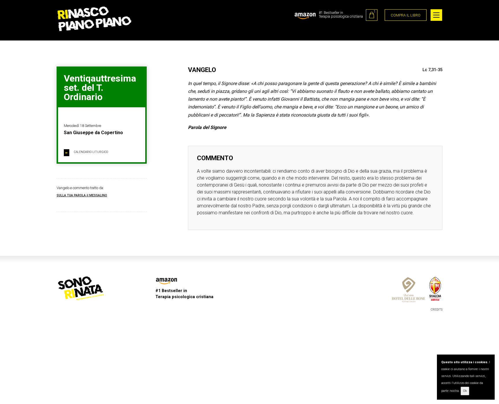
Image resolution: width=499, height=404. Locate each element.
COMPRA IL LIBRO (405, 15)
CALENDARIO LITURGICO (86, 152)
